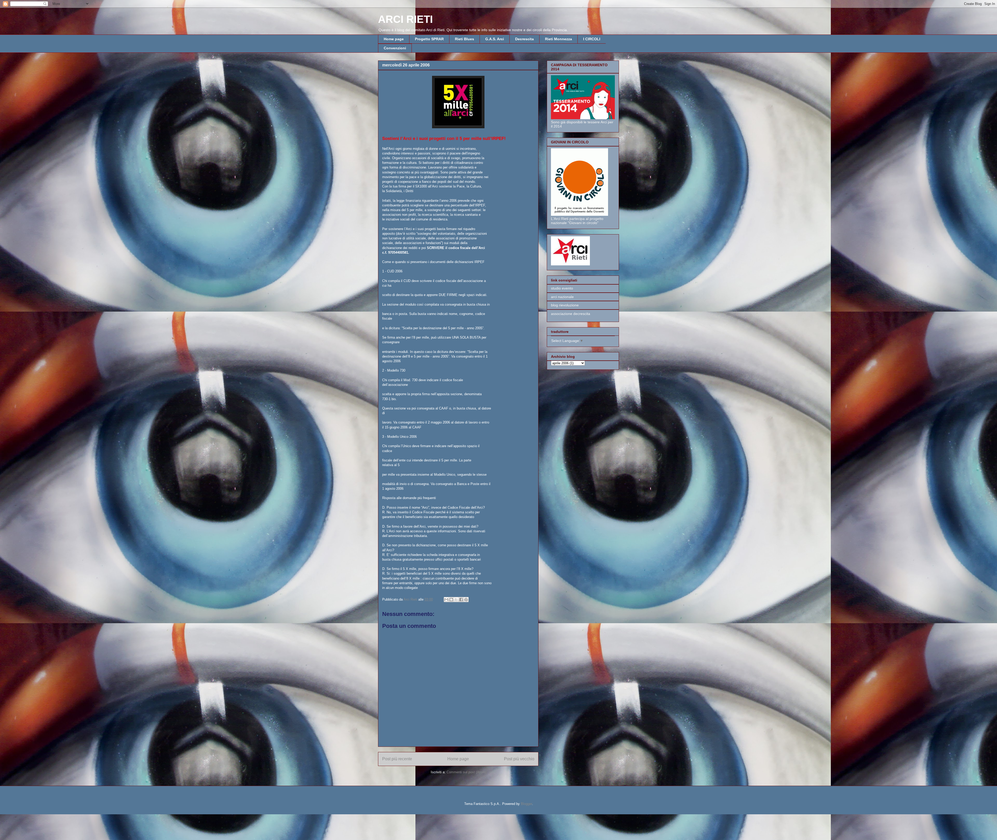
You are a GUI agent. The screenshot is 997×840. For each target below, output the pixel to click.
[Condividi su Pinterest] (466, 599)
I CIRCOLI (591, 39)
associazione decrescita (570, 314)
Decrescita (524, 39)
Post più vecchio (519, 759)
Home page (394, 39)
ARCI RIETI (405, 19)
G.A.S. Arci (494, 39)
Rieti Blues (464, 39)
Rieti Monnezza (558, 39)
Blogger (526, 804)
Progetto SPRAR (429, 39)
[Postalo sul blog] (451, 599)
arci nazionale (562, 297)
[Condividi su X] (456, 599)
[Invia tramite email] (446, 599)
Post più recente (397, 759)
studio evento (562, 288)
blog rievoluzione (565, 305)
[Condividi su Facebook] (461, 599)
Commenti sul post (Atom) (466, 772)
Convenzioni (395, 48)
